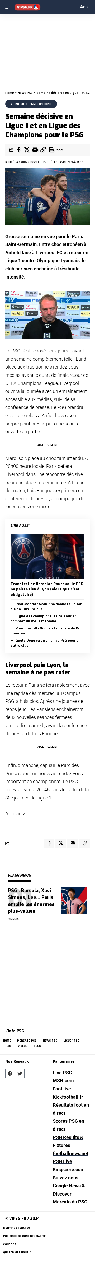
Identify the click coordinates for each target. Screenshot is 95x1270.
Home (9, 93)
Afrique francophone (31, 103)
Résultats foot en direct (71, 1109)
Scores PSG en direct (68, 1125)
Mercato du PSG (70, 1202)
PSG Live (62, 1161)
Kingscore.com (69, 1169)
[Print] (51, 149)
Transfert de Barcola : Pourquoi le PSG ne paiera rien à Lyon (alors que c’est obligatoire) (47, 589)
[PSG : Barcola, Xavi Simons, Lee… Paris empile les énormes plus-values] (74, 900)
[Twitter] (20, 1073)
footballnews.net (70, 1153)
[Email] (35, 149)
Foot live (62, 1089)
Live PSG (62, 1072)
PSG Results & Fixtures (68, 1141)
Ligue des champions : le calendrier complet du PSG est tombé (43, 619)
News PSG (25, 93)
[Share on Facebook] (18, 149)
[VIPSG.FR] (27, 7)
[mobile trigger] (9, 7)
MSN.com (63, 1080)
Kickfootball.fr (68, 1097)
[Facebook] (10, 1073)
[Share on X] (26, 149)
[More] (59, 149)
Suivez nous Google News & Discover (69, 1186)
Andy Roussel (30, 162)
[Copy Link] (43, 149)
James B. (13, 919)
